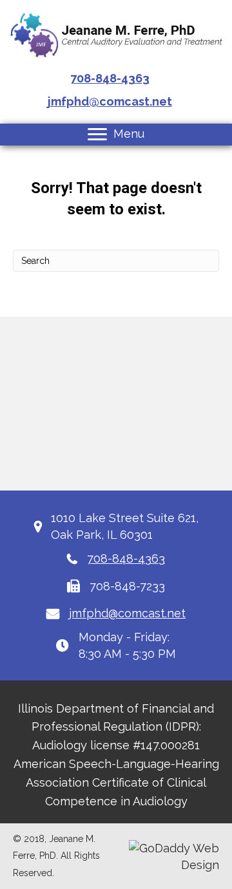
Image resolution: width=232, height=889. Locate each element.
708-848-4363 (110, 78)
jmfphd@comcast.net (110, 101)
